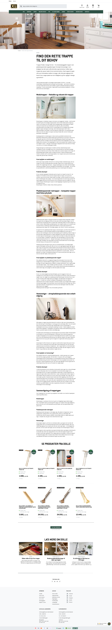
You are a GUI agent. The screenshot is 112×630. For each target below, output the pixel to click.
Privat (10, 1)
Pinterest (70, 602)
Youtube (70, 595)
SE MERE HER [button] (30, 568)
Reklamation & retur (56, 597)
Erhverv (14, 1)
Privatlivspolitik (55, 600)
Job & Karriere (42, 597)
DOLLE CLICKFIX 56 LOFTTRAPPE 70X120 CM (26, 469)
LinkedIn (70, 600)
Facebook (71, 593)
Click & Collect (55, 593)
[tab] (24, 11)
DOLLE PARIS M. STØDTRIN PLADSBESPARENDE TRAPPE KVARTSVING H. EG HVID (63, 507)
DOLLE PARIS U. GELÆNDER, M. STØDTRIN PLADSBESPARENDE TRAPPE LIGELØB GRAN (27, 507)
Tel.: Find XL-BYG (42, 615)
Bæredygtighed (42, 600)
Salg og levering (55, 595)
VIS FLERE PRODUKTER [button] (56, 527)
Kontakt (40, 593)
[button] (18, 557)
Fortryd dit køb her (55, 604)
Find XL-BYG (41, 595)
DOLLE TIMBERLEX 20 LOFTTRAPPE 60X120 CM (83, 469)
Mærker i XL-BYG (42, 602)
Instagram (71, 597)
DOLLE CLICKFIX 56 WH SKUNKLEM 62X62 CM (64, 469)
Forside (19, 50)
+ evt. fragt (20, 478)
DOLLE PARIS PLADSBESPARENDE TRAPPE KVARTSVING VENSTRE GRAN (84, 506)
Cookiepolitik (54, 602)
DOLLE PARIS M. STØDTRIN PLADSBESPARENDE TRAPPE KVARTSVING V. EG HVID (44, 507)
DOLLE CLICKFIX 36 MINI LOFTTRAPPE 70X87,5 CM (46, 469)
